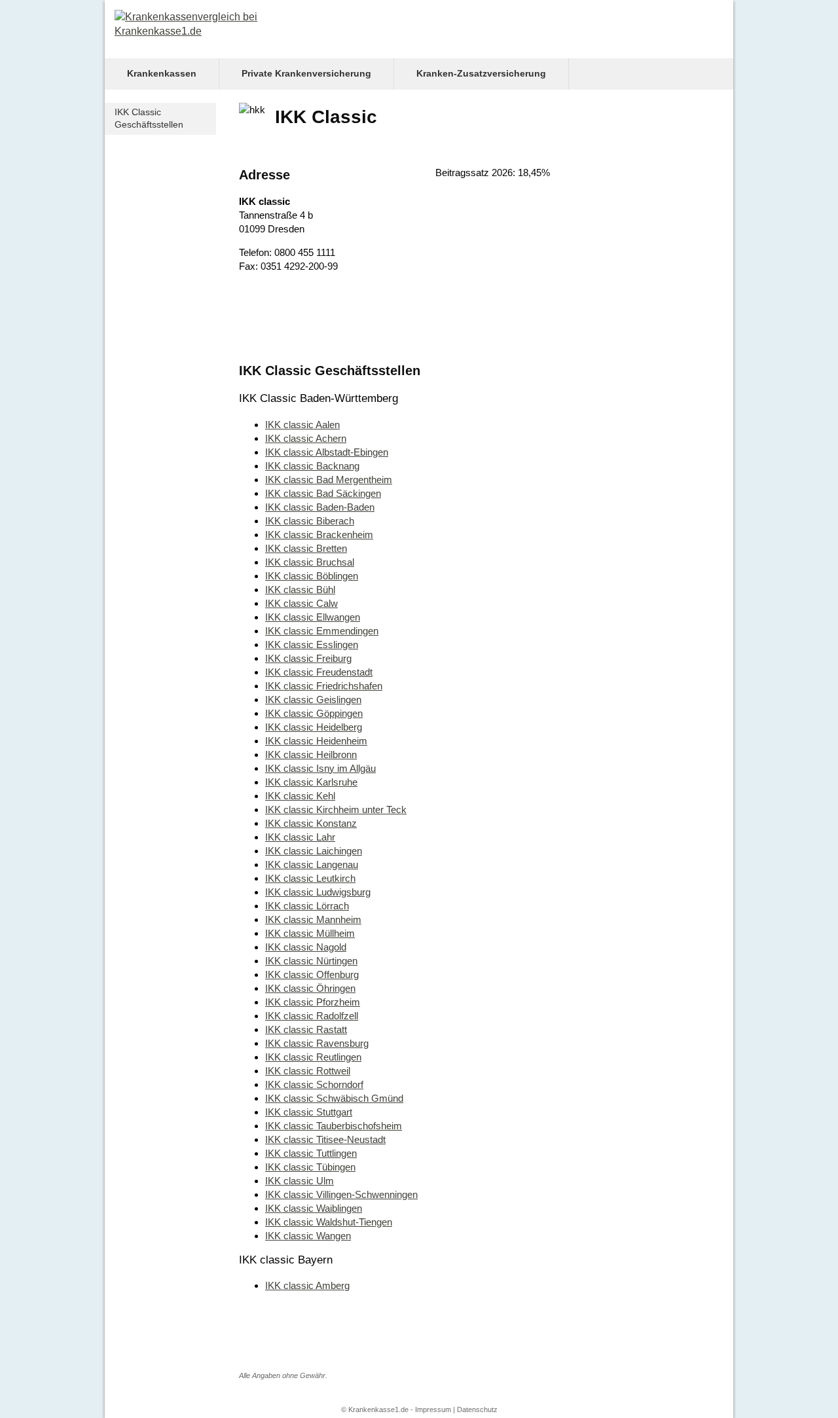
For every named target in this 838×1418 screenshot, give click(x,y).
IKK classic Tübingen (310, 1167)
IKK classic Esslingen (311, 644)
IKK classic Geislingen (313, 699)
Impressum (433, 1409)
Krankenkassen (161, 73)
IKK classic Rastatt (306, 1029)
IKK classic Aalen (302, 424)
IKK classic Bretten (306, 548)
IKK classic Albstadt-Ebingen (326, 452)
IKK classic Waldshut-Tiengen (328, 1221)
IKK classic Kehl (300, 795)
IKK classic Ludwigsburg (318, 892)
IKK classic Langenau (311, 864)
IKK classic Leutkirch (310, 878)
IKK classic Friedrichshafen (323, 685)
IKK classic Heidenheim (316, 740)
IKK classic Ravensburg (317, 1043)
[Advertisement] (435, 322)
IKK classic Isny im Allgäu (320, 768)
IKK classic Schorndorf (314, 1084)
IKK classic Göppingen (314, 713)
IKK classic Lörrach (307, 905)
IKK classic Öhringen (310, 988)
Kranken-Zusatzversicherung (481, 73)
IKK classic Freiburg (308, 658)
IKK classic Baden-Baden (319, 507)
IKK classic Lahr (300, 837)
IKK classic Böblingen (311, 575)
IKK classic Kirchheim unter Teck (336, 809)
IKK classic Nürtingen (311, 960)
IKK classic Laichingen (313, 850)
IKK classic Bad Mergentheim (328, 479)
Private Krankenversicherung (306, 73)
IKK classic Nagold (305, 947)
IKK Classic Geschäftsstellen (149, 118)
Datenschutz (477, 1409)
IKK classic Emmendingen (321, 630)
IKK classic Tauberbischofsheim (333, 1125)
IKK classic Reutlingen (313, 1057)
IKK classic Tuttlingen (311, 1153)
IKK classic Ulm (299, 1180)
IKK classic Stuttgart (308, 1112)
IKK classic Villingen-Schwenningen (341, 1194)
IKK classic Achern (305, 438)
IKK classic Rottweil (307, 1070)
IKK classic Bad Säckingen (323, 493)
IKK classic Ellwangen (312, 617)
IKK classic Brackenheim (319, 534)
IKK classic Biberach (309, 520)
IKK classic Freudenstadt (319, 672)
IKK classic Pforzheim (312, 1002)
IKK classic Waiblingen (313, 1208)
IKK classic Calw (301, 603)
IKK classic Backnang (312, 465)
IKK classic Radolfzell (311, 1015)
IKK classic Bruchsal (309, 562)
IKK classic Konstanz (311, 823)
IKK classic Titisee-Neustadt (325, 1139)
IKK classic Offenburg (312, 974)
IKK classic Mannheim (313, 919)
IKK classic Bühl (300, 589)
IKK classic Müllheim (310, 933)
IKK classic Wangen (308, 1235)
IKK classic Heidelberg (313, 727)
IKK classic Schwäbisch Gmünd (334, 1098)
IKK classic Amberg (307, 1285)
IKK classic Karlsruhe (311, 782)
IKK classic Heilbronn (311, 754)
